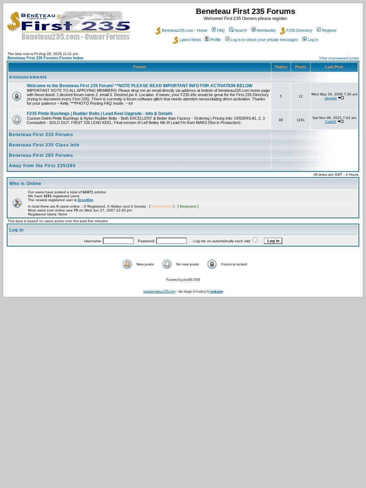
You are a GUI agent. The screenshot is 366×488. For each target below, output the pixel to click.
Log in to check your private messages (264, 40)
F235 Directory (299, 30)
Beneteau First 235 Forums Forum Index (45, 58)
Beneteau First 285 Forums (41, 155)
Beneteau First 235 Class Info (44, 145)
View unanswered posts (338, 58)
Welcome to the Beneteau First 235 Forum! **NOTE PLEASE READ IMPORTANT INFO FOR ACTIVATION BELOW (139, 85)
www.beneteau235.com (159, 291)
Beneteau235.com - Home (184, 30)
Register (329, 30)
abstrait (331, 98)
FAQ (221, 30)
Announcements (28, 77)
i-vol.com (216, 291)
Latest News (190, 40)
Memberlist (266, 30)
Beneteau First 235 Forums (41, 134)
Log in (313, 40)
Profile (215, 40)
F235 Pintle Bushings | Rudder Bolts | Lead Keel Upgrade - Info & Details (100, 113)
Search (240, 30)
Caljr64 (330, 122)
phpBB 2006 (191, 280)
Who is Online (25, 183)
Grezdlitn (85, 200)
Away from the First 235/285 (42, 165)
